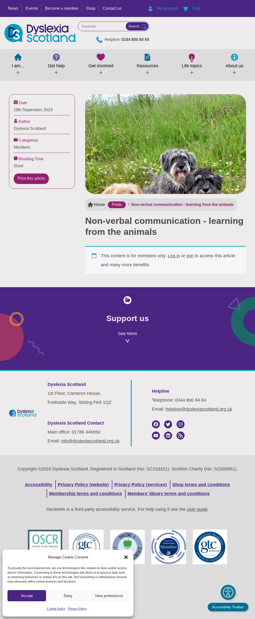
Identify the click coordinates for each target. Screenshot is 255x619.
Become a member (61, 8)
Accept (27, 596)
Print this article (31, 178)
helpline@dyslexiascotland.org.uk (199, 409)
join (190, 255)
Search (133, 26)
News (13, 8)
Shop (90, 8)
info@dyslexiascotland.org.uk (90, 441)
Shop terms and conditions (201, 484)
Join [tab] (48, 362)
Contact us (112, 8)
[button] (126, 557)
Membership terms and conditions (85, 493)
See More (127, 333)
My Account (167, 8)
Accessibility (38, 484)
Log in (174, 255)
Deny (68, 596)
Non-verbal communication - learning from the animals (182, 204)
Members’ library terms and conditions (169, 493)
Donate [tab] (127, 362)
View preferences (109, 596)
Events (32, 8)
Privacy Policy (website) (83, 484)
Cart (195, 8)
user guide (197, 509)
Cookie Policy (56, 609)
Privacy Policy (77, 609)
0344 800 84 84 (135, 39)
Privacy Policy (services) (140, 484)
